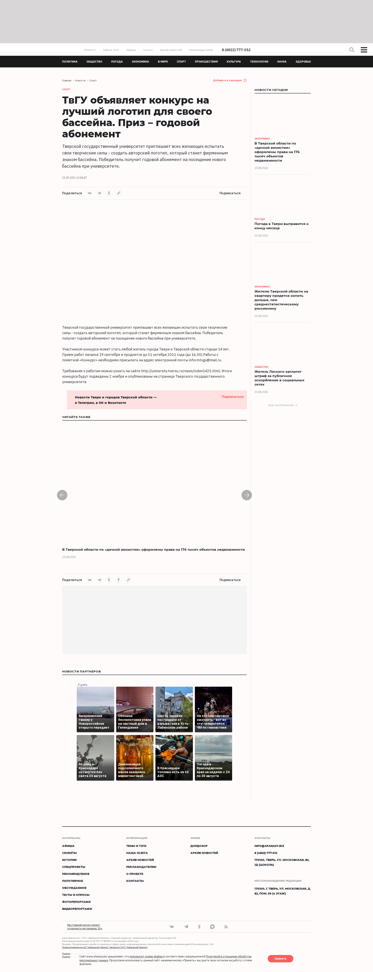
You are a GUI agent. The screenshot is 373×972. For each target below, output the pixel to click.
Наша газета (137, 853)
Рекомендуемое (75, 874)
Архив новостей (171, 50)
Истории (69, 860)
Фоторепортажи (76, 902)
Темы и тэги (111, 50)
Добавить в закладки (227, 80)
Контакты (135, 881)
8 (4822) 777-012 (236, 50)
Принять (281, 959)
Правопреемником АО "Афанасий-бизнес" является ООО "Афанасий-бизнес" (105, 947)
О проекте (134, 874)
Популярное (72, 881)
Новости (89, 50)
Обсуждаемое (74, 888)
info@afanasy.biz (269, 846)
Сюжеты (69, 853)
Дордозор (198, 846)
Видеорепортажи (77, 909)
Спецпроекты (73, 867)
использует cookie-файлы (146, 956)
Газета (148, 50)
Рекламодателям (201, 50)
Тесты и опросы (76, 895)
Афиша (131, 50)
